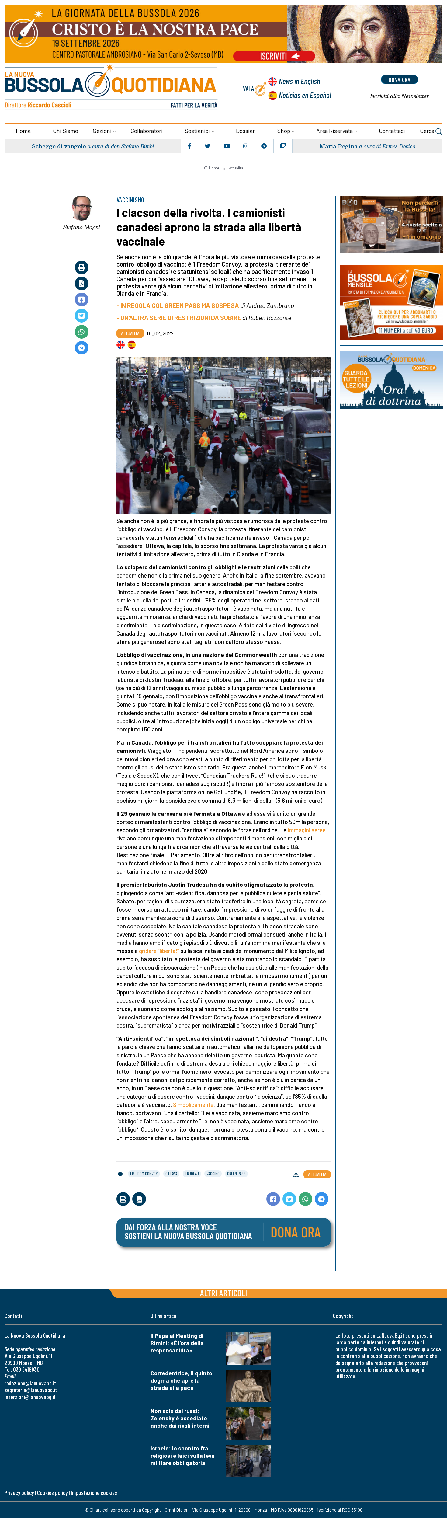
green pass (236, 1173)
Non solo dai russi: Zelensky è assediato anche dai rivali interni (180, 1418)
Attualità (236, 168)
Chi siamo (65, 130)
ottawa (171, 1173)
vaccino (213, 1173)
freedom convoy (144, 1173)
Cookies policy (52, 1492)
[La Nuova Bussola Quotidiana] (112, 88)
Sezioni (102, 130)
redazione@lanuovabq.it (30, 1383)
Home (23, 130)
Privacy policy (19, 1492)
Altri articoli (223, 1292)
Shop (283, 130)
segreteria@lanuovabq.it (31, 1389)
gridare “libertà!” (159, 950)
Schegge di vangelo (59, 145)
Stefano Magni (81, 227)
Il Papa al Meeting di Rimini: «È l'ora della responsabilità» (177, 1343)
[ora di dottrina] (391, 380)
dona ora (400, 79)
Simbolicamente (193, 1104)
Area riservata (334, 130)
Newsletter (399, 96)
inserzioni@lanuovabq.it (30, 1396)
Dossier (245, 130)
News (299, 80)
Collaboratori (146, 130)
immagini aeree (307, 829)
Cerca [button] (427, 130)
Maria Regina (338, 145)
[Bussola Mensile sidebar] (391, 302)
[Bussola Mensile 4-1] (391, 224)
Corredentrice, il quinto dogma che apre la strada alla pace (181, 1380)
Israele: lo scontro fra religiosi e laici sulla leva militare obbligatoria (183, 1455)
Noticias (305, 94)
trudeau (192, 1173)
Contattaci (392, 130)
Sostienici (197, 130)
